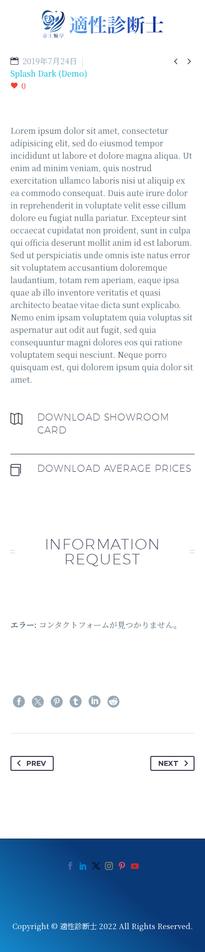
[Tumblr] (76, 702)
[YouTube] (135, 866)
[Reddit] (113, 702)
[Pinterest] (57, 702)
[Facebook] (19, 702)
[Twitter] (38, 702)
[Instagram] (109, 866)
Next (168, 763)
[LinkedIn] (95, 702)
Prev (36, 763)
